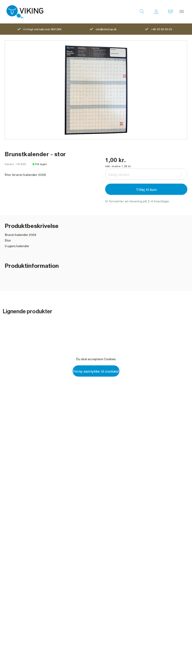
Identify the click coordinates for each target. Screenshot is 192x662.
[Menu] (181, 12)
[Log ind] (156, 11)
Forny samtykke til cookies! (96, 371)
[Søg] (142, 12)
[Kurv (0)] (170, 12)
